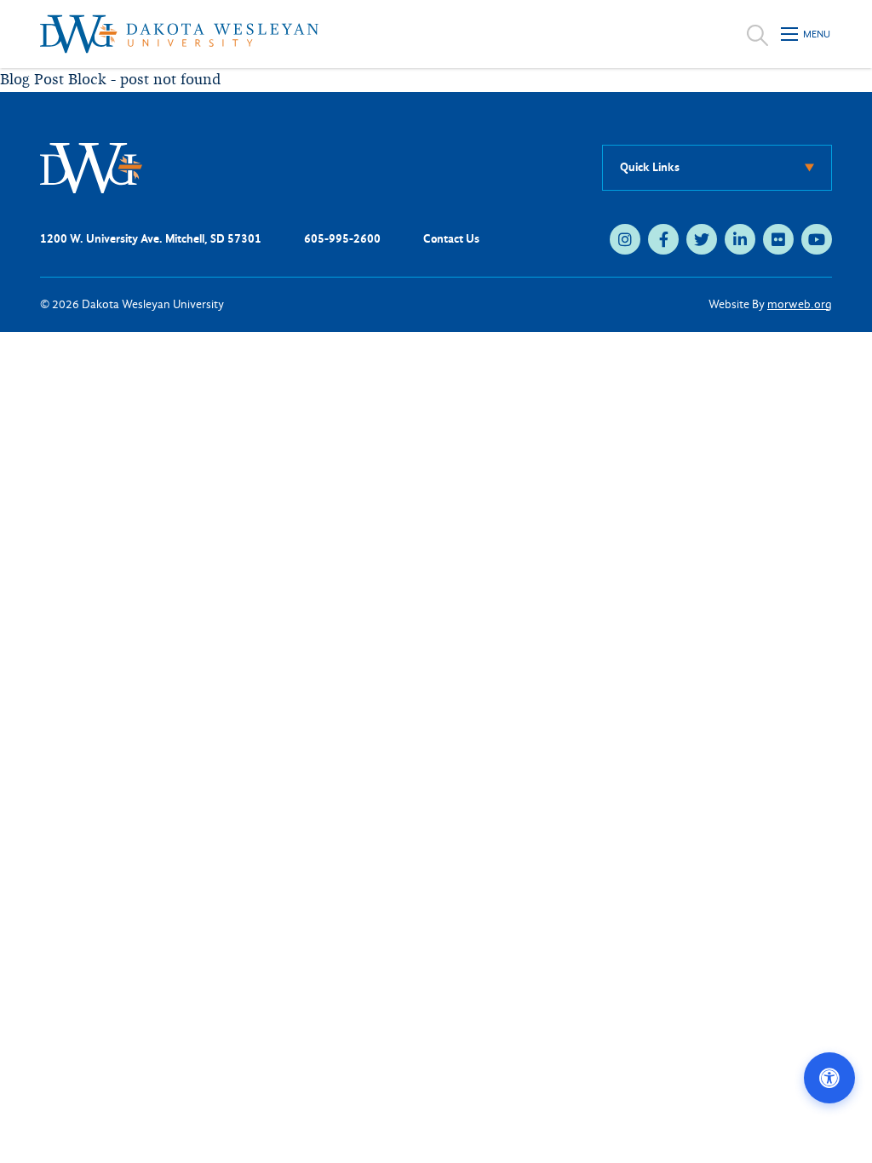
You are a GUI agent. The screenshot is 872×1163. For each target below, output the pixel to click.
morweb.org (799, 304)
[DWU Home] (91, 167)
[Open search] (757, 34)
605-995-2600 (342, 239)
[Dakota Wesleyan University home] (179, 34)
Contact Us (451, 239)
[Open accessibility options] (829, 1077)
